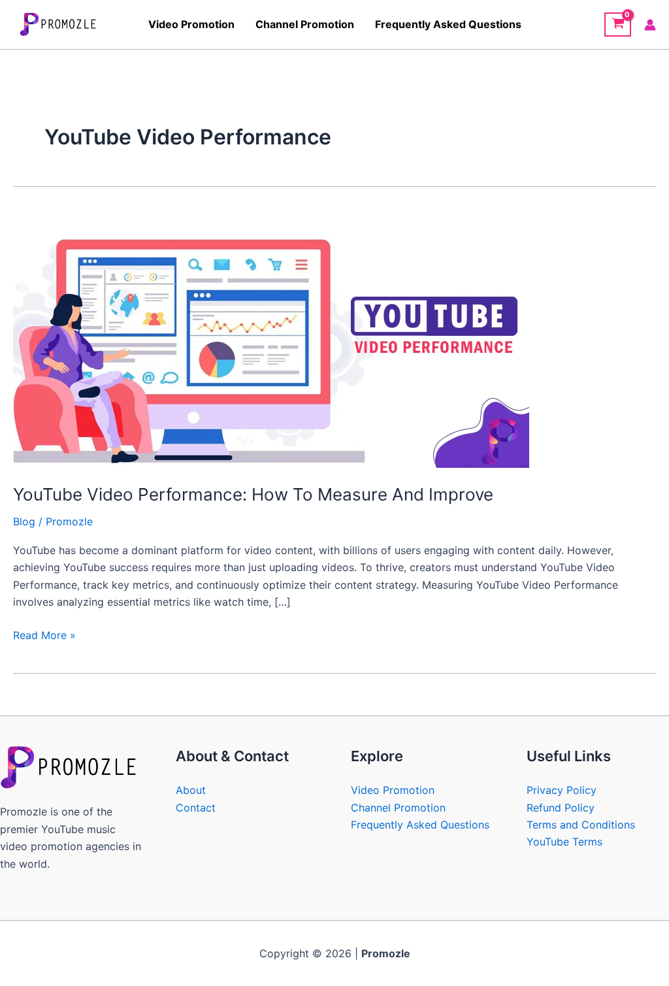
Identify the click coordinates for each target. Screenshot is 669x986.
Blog (24, 521)
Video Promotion (191, 24)
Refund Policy (561, 807)
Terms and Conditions (581, 824)
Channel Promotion (304, 24)
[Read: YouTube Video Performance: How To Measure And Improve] (271, 339)
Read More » (44, 634)
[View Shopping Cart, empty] (617, 24)
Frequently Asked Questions (448, 24)
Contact (196, 807)
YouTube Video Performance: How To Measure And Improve (253, 494)
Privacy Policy (561, 790)
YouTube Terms (564, 841)
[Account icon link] (650, 25)
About (191, 790)
